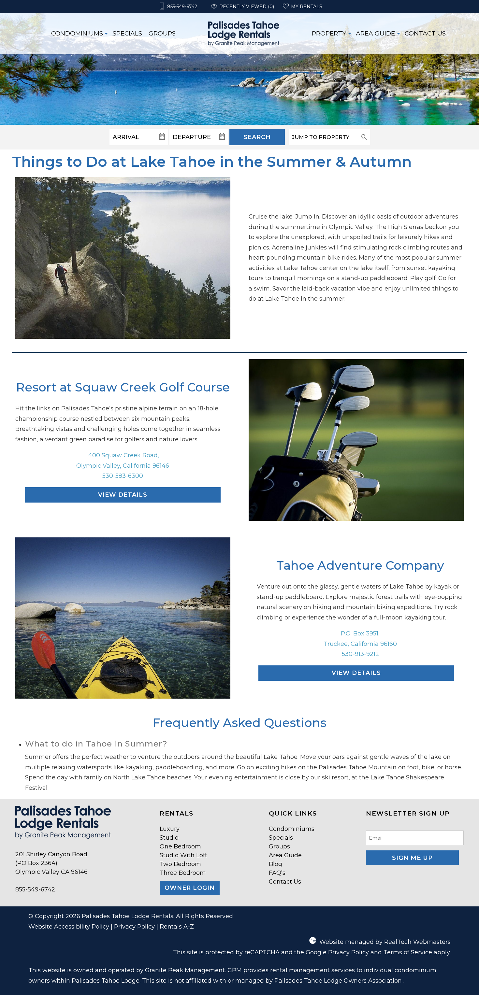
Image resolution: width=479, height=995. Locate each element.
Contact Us (425, 33)
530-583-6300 (122, 475)
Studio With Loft (183, 855)
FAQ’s (277, 872)
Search (257, 137)
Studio (169, 837)
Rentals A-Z (177, 926)
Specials (127, 33)
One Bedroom (180, 846)
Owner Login (190, 887)
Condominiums (77, 33)
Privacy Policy (134, 926)
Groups (162, 33)
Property (329, 33)
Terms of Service (408, 952)
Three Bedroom (183, 872)
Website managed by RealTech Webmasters (385, 941)
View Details (122, 494)
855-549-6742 (35, 889)
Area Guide (375, 33)
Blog (275, 864)
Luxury (170, 828)
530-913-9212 (360, 654)
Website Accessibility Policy (68, 926)
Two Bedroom (180, 864)
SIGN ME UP (412, 857)
